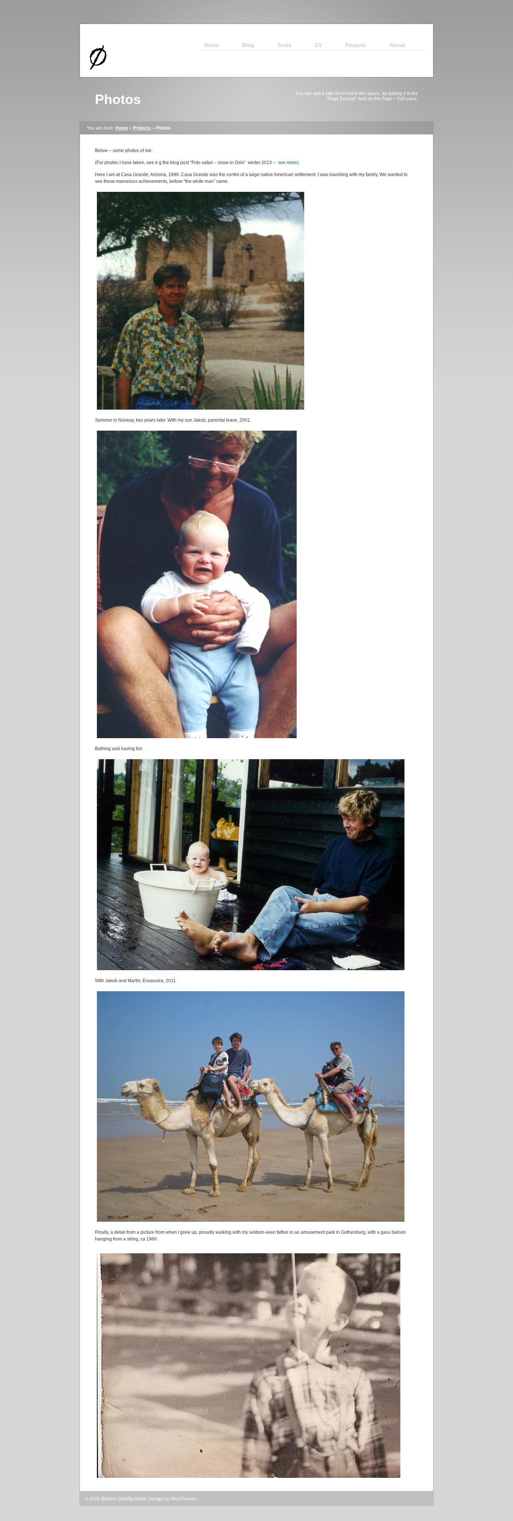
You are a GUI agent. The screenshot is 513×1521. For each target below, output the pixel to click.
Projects (142, 128)
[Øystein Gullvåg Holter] (94, 75)
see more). (289, 162)
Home (121, 128)
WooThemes (183, 1498)
